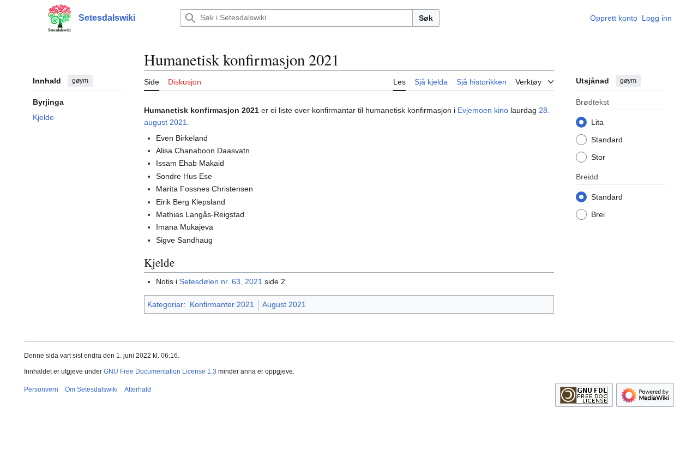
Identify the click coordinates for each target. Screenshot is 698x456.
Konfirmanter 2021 (222, 304)
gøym (80, 81)
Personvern (41, 389)
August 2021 (284, 304)
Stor (598, 156)
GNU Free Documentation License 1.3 (160, 371)
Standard (607, 139)
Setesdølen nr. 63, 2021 (220, 281)
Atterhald (137, 389)
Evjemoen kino (483, 110)
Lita (597, 121)
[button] (29, 18)
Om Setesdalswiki (91, 389)
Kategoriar (165, 304)
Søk (426, 18)
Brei (598, 213)
